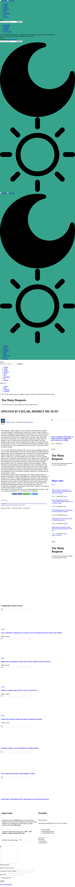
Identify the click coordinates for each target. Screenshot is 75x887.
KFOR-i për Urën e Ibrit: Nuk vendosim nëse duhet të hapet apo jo (62, 519)
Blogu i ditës (57, 481)
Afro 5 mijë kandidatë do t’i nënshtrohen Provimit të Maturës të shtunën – (62, 510)
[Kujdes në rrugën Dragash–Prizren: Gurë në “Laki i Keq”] (16, 667)
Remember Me (6, 878)
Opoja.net (8, 422)
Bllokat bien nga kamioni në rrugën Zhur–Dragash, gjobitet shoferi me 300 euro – (62, 529)
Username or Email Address (8, 871)
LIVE (53, 484)
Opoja (24, 422)
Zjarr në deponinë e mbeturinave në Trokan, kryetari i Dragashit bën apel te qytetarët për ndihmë (62, 438)
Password (3, 874)
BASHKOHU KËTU (18, 505)
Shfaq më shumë (12, 39)
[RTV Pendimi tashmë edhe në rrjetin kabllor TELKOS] (16, 752)
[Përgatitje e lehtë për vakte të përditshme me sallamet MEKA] (16, 726)
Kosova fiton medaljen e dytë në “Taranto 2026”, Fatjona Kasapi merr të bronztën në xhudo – (62, 501)
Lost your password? (6, 884)
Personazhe (30, 422)
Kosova (65, 515)
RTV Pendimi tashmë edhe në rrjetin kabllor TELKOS (18, 773)
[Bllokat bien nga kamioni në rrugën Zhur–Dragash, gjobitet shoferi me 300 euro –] (16, 638)
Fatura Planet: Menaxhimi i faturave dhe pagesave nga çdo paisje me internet (25, 799)
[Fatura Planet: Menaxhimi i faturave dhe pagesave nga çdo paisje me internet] (16, 777)
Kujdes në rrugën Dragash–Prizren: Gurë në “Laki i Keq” (19, 690)
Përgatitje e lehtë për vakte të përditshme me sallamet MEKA (20, 748)
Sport (64, 506)
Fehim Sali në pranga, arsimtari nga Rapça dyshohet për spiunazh (21, 719)
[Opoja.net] (7, 1)
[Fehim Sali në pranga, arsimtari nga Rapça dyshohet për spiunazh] (16, 696)
